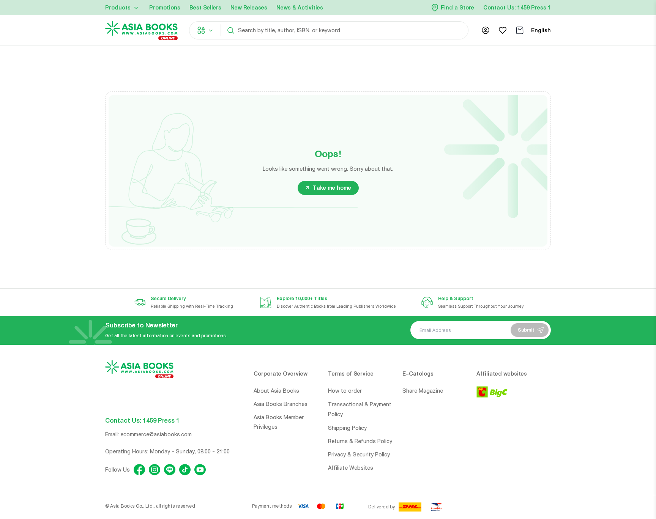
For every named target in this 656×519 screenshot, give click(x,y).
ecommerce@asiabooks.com (156, 434)
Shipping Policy (347, 427)
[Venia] (141, 30)
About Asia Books (276, 390)
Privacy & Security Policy (359, 454)
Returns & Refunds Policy (360, 441)
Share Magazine (422, 390)
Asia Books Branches (281, 404)
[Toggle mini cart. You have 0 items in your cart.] (519, 30)
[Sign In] (485, 30)
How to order (345, 390)
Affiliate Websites (350, 467)
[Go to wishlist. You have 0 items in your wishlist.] (502, 30)
